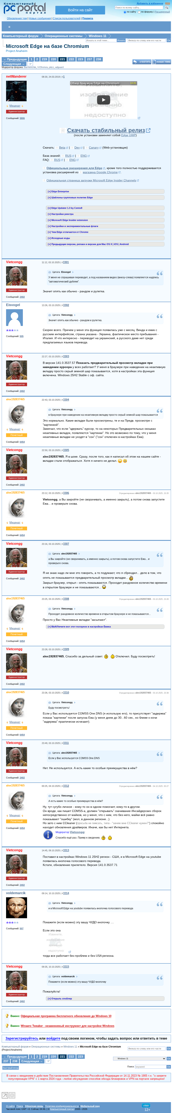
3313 (66, 850)
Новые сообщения (40, 18)
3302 (66, 305)
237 (89, 59)
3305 (66, 450)
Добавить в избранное (150, 3)
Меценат (14, 105)
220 (53, 59)
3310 (66, 692)
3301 (66, 262)
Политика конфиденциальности (62, 1106)
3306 (66, 493)
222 (71, 59)
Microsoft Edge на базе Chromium (47, 46)
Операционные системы (63, 36)
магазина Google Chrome (100, 172)
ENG (84, 155)
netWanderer (16, 76)
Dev (77, 147)
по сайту (131, 11)
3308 (66, 598)
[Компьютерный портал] (24, 13)
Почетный (16, 435)
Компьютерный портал (62, 1109)
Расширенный (162, 11)
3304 (66, 399)
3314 (66, 893)
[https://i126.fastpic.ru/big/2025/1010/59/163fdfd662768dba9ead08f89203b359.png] (57, 952)
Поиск (20, 1106)
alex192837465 (15, 399)
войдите (53, 1038)
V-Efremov (42, 67)
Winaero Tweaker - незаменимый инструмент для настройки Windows (67, 1025)
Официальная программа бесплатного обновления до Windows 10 (66, 1016)
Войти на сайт (80, 10)
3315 (66, 966)
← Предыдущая (15, 59)
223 (80, 59)
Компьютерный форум (20, 36)
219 (44, 59)
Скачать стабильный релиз (106, 130)
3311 (66, 743)
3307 (66, 543)
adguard (59, 67)
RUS (68, 155)
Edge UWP (128, 135)
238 (98, 59)
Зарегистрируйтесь (21, 1038)
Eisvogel (13, 305)
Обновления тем (17, 18)
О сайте (10, 1106)
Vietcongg (14, 262)
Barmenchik (30, 67)
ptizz (51, 67)
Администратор (17, 111)
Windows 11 (97, 36)
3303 (66, 356)
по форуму (147, 11)
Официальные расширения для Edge (74, 168)
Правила (87, 18)
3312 (66, 785)
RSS (167, 3)
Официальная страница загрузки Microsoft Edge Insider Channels (91, 180)
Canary (94, 147)
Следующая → (14, 63)
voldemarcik (16, 893)
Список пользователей (66, 18)
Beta (62, 147)
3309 (66, 649)
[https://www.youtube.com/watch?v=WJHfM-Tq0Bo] (105, 118)
